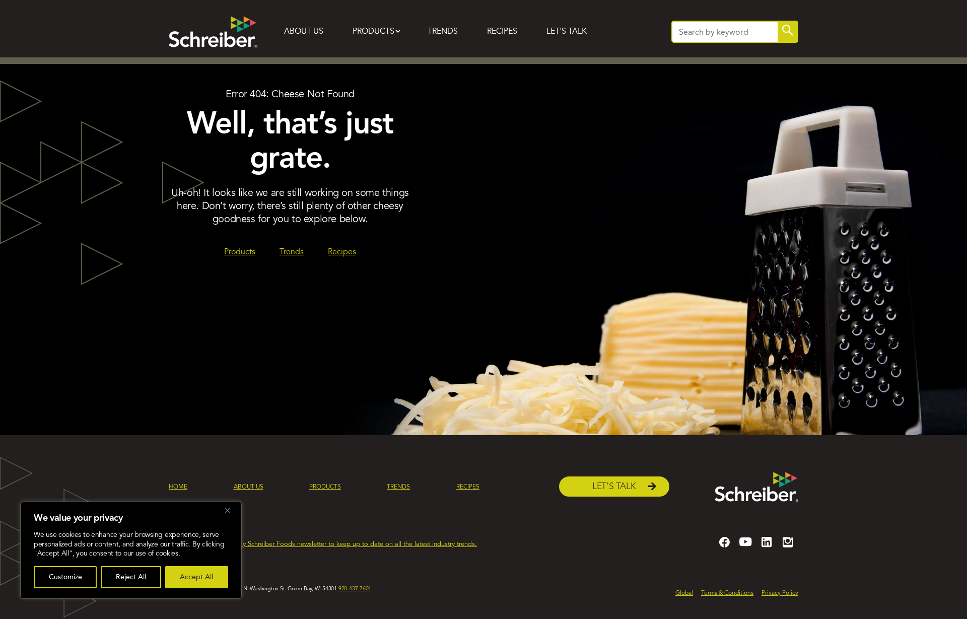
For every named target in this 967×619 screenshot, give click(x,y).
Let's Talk (566, 32)
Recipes (502, 32)
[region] (131, 550)
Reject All (131, 577)
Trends (443, 32)
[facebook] (724, 546)
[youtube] (745, 546)
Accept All (196, 577)
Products (373, 32)
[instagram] (787, 546)
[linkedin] (766, 546)
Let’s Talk (614, 487)
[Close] (231, 510)
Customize (65, 577)
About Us (303, 32)
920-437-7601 (354, 589)
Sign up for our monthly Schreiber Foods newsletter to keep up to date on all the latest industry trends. (327, 544)
